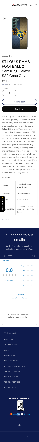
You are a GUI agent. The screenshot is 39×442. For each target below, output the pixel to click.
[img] (9, 275)
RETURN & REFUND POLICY (15, 366)
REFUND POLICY (11, 387)
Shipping (4, 84)
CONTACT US (9, 355)
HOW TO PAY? (9, 339)
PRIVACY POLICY (11, 377)
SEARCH (7, 350)
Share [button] (7, 219)
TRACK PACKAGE (11, 345)
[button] (3, 5)
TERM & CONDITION (12, 371)
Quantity (5, 88)
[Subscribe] (32, 256)
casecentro (15, 436)
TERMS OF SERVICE (12, 382)
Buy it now (19, 109)
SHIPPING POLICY (11, 361)
